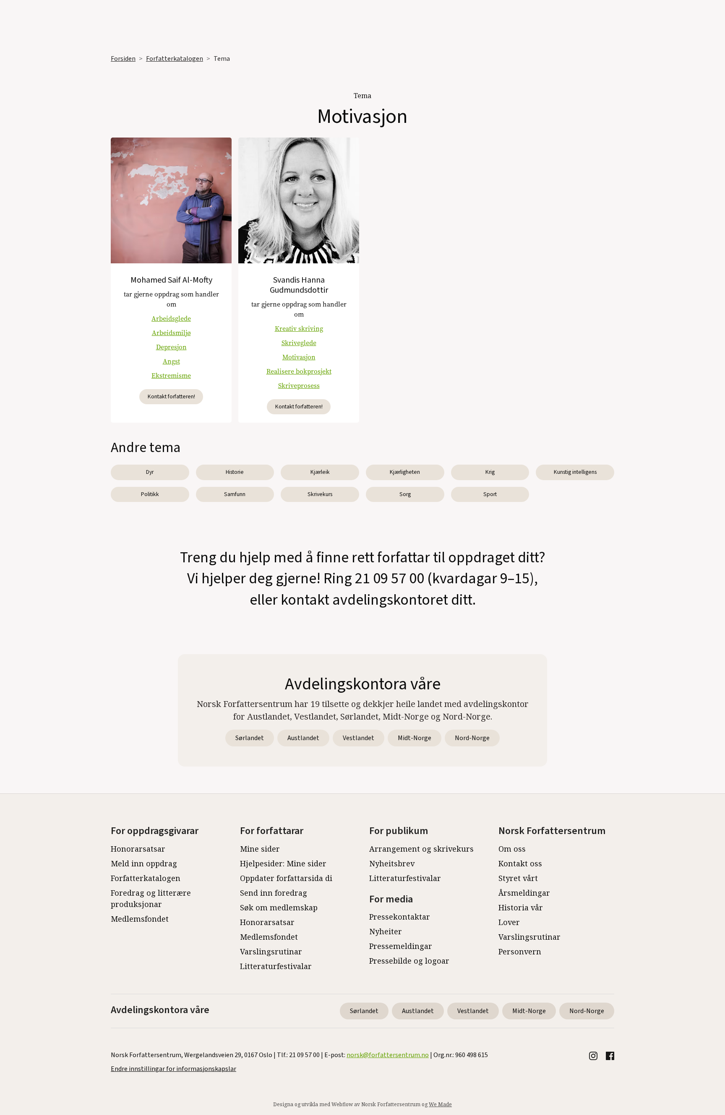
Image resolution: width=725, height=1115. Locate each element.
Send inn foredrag (273, 893)
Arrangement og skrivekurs (421, 849)
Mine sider (260, 849)
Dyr (150, 472)
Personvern (519, 951)
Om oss (512, 849)
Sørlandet (249, 738)
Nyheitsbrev (392, 863)
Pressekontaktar (399, 917)
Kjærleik (320, 472)
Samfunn (234, 494)
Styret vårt (518, 878)
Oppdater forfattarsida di (286, 878)
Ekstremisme (171, 375)
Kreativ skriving (299, 328)
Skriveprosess (299, 385)
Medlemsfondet (140, 919)
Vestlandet (358, 738)
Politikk (150, 494)
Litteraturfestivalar (276, 966)
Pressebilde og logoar (409, 961)
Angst (171, 361)
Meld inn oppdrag (144, 863)
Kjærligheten (405, 472)
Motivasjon (299, 357)
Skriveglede (299, 342)
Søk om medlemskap (279, 907)
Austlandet (303, 738)
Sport (490, 494)
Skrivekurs (320, 494)
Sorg (405, 494)
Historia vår (520, 907)
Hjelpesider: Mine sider (283, 863)
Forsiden (123, 58)
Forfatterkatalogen (174, 58)
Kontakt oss (520, 863)
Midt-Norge (414, 738)
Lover (509, 922)
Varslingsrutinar (271, 951)
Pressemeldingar (400, 946)
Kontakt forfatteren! (171, 396)
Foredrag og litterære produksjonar (151, 898)
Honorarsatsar (138, 849)
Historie (235, 472)
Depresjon (171, 347)
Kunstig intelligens (575, 472)
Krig (490, 472)
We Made (440, 1104)
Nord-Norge (472, 738)
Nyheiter (385, 931)
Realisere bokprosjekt (298, 371)
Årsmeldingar (524, 893)
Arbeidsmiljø (171, 332)
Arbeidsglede (171, 318)
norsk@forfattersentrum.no (388, 1055)
